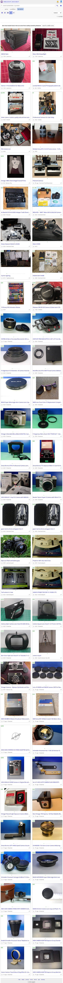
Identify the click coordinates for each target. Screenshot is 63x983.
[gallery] (10, 12)
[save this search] (60, 5)
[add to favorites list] (2, 56)
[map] (13, 12)
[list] (2, 12)
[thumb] (5, 12)
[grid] (7, 12)
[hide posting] (29, 56)
